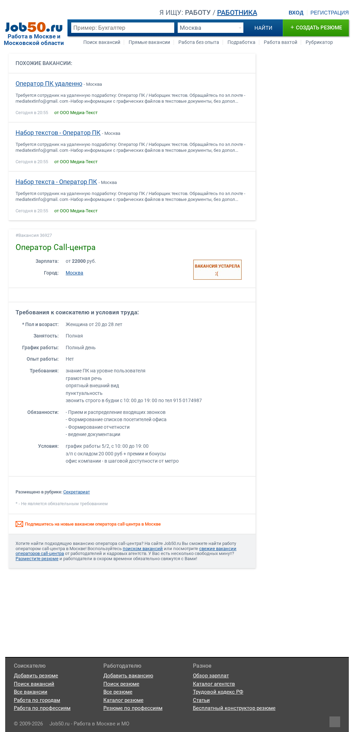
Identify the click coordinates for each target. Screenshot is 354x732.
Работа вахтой (280, 42)
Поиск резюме (121, 684)
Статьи (201, 700)
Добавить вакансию (128, 676)
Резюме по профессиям (132, 708)
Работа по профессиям (42, 708)
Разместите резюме (37, 558)
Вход (296, 13)
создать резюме (316, 27)
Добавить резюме (36, 676)
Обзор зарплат (211, 676)
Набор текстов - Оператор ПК (58, 132)
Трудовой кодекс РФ (218, 692)
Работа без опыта (198, 42)
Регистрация (329, 13)
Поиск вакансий (101, 42)
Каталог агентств (214, 684)
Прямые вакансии (149, 42)
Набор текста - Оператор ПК (56, 181)
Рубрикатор (319, 42)
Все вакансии (30, 692)
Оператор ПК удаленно (49, 83)
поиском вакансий (143, 548)
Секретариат (76, 491)
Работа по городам (37, 700)
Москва (74, 273)
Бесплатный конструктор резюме (234, 708)
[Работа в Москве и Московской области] (34, 27)
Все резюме (117, 692)
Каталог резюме (123, 700)
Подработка (241, 42)
